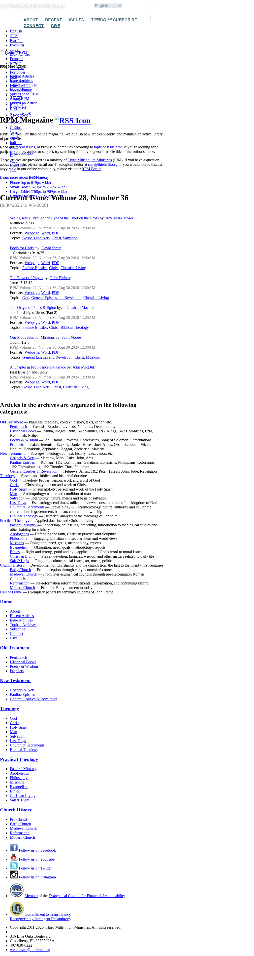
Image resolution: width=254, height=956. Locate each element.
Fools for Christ (22, 248)
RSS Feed (18, 107)
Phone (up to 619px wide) (30, 182)
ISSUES (76, 20)
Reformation (20, 583)
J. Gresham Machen (78, 307)
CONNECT (34, 25)
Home (10, 52)
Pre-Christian (20, 819)
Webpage (32, 233)
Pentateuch (18, 426)
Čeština (16, 127)
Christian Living (73, 268)
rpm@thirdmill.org (102, 164)
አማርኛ (15, 63)
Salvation (70, 238)
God (25, 297)
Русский (17, 45)
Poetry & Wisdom (24, 440)
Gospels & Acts (22, 458)
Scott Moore (71, 337)
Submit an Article (23, 103)
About (15, 611)
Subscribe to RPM (24, 94)
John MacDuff (84, 367)
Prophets (17, 444)
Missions (93, 357)
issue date (114, 147)
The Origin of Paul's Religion (33, 307)
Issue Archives (21, 81)
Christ (56, 238)
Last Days (18, 502)
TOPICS (98, 20)
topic (98, 147)
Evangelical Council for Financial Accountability (87, 896)
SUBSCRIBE (125, 20)
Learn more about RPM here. (23, 177)
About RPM (19, 98)
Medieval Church (23, 574)
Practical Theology (15, 520)
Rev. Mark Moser (119, 218)
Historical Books (23, 431)
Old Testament (11, 422)
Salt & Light (19, 561)
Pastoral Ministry (23, 525)
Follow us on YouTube (36, 859)
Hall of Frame (21, 89)
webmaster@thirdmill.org (30, 950)
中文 (14, 36)
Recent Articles (22, 76)
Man (13, 494)
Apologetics (19, 534)
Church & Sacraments (27, 507)
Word (45, 233)
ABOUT (31, 20)
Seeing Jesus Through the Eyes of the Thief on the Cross (54, 218)
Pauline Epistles (34, 268)
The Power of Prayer (26, 278)
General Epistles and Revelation (56, 297)
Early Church (20, 570)
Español (16, 41)
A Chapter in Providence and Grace (38, 367)
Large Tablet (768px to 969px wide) (38, 191)
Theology (7, 476)
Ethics (15, 552)
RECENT (53, 20)
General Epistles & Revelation (33, 471)
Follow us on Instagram (37, 877)
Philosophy (19, 538)
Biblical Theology (75, 327)
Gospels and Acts (36, 238)
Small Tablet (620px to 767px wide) (38, 187)
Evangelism (19, 547)
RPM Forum (91, 169)
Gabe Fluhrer (60, 278)
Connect (16, 633)
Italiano (16, 143)
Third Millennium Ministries (90, 160)
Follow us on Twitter (35, 868)
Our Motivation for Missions (32, 337)
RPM (23, 52)
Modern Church (22, 587)
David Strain (51, 248)
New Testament (12, 453)
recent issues (25, 147)
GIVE (55, 25)
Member (31, 896)
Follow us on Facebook (37, 850)
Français (16, 59)
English (16, 31)
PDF (55, 233)
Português (18, 72)
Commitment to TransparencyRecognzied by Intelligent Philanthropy (40, 916)
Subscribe (17, 629)
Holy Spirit (18, 489)
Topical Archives (23, 85)
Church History (12, 565)
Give (14, 638)
